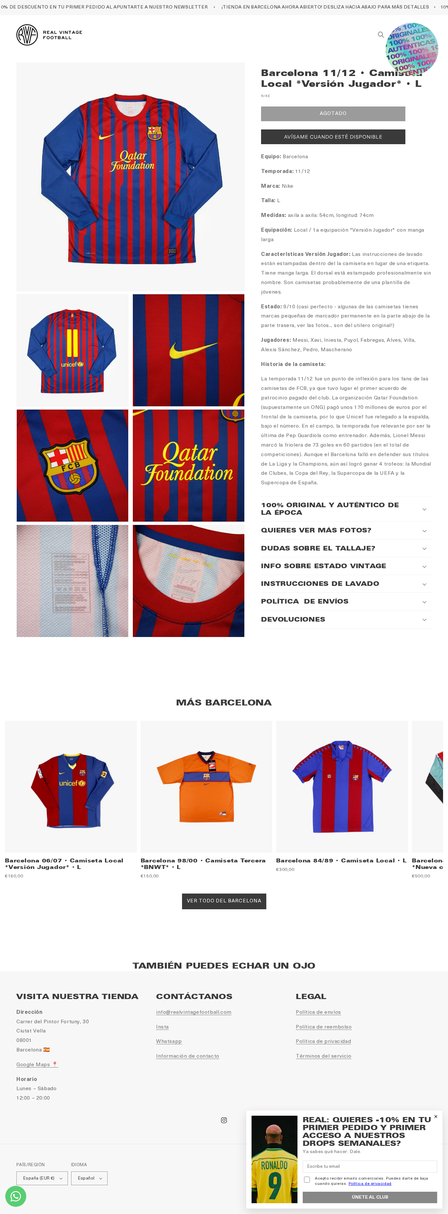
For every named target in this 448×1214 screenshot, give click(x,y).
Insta (162, 1027)
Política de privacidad (323, 1041)
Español (86, 1178)
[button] (381, 35)
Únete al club (370, 1197)
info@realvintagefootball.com (194, 1012)
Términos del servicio (324, 1056)
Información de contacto (187, 1056)
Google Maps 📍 (37, 1065)
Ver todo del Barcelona (224, 901)
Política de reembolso (324, 1027)
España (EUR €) (39, 1178)
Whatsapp (169, 1041)
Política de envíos (318, 1012)
